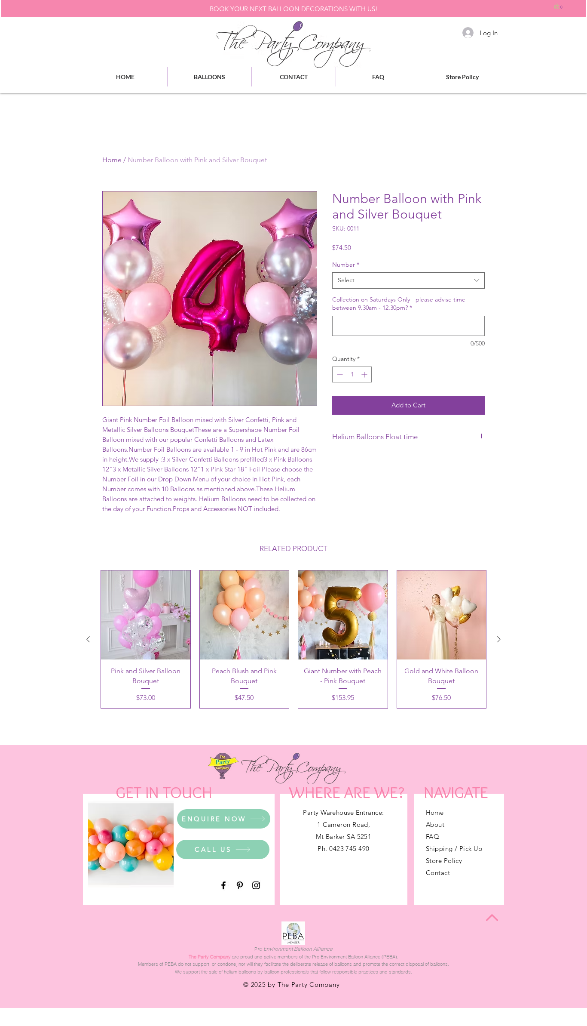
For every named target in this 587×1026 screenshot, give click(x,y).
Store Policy (444, 861)
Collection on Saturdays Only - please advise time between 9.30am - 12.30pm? (398, 304)
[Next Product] (499, 639)
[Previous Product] (88, 639)
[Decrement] (338, 374)
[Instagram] (256, 885)
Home (112, 160)
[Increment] (365, 374)
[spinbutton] (352, 374)
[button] (560, 6)
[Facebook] (223, 885)
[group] (293, 639)
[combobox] (408, 280)
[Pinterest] (240, 885)
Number (345, 264)
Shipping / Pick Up (454, 848)
